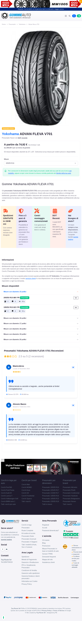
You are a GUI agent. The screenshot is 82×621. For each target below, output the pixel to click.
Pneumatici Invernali (29, 539)
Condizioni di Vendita (29, 570)
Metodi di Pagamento (29, 559)
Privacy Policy (27, 584)
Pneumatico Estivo (8, 128)
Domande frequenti (49, 557)
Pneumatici (12, 24)
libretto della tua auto (63, 173)
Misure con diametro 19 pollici (15, 334)
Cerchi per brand (29, 480)
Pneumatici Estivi (28, 536)
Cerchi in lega (27, 525)
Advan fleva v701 (33, 24)
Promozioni (46, 546)
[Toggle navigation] (65, 16)
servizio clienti (31, 278)
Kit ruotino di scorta (28, 533)
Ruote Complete (27, 530)
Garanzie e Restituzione (30, 562)
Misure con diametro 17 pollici (15, 323)
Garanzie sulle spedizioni (31, 573)
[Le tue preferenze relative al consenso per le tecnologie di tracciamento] (3, 617)
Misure (6, 159)
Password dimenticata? (50, 530)
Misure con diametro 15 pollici (15, 292)
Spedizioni (25, 557)
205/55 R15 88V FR (16, 298)
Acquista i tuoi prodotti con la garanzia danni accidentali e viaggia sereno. (41, 9)
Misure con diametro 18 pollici (15, 329)
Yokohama (22, 24)
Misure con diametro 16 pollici (15, 318)
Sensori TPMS (47, 554)
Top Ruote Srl (41, 612)
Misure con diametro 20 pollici (15, 339)
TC (56, 612)
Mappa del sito (47, 559)
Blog (44, 543)
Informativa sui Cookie (29, 581)
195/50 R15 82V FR (16, 307)
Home (4, 24)
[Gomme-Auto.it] (21, 15)
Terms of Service (58, 610)
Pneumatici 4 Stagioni (29, 542)
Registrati (45, 525)
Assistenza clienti (48, 562)
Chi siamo (45, 540)
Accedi (44, 528)
